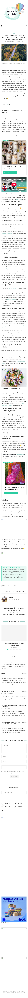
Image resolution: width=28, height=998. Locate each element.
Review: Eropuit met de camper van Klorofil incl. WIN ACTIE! (12, 723)
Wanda (3, 674)
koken (9, 585)
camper (3, 585)
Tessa (3, 660)
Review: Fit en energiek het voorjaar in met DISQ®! (13, 706)
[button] (2, 637)
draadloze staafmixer (6, 233)
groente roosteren (11, 299)
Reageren (24, 659)
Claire (13, 41)
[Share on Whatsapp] (22, 591)
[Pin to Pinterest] (19, 591)
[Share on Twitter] (17, 591)
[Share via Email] (23, 591)
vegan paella (20, 454)
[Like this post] (14, 591)
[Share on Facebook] (16, 591)
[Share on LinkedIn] (20, 591)
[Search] (26, 26)
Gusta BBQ (19, 199)
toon (8, 104)
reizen (14, 585)
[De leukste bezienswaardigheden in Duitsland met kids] (14, 633)
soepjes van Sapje (13, 288)
